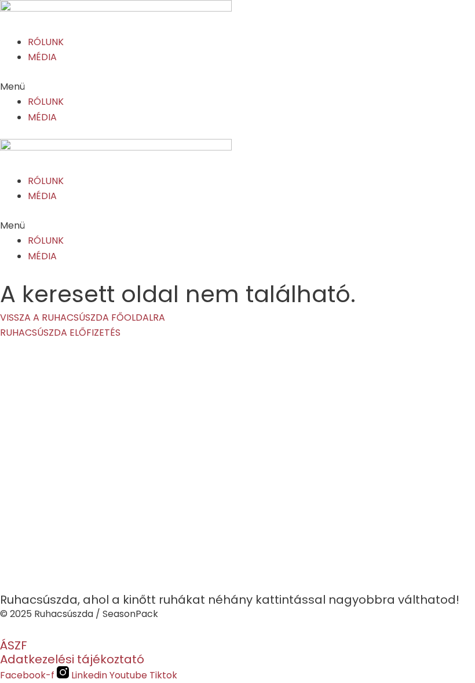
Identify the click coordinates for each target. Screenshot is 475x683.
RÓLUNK (46, 42)
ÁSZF (13, 645)
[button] (237, 86)
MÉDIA (42, 57)
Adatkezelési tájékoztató (72, 659)
